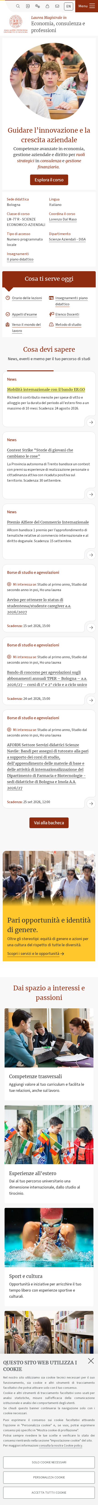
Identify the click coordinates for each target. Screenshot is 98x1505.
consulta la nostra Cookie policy (60, 1445)
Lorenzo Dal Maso (63, 219)
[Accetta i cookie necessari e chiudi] (91, 1360)
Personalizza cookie (49, 1477)
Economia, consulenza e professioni (58, 24)
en (68, 6)
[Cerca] (18, 6)
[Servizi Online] (37, 6)
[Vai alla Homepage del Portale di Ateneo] (16, 24)
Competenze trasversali (35, 1076)
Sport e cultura (25, 1276)
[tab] (68, 6)
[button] (86, 6)
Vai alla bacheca (49, 822)
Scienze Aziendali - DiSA (67, 239)
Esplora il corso (49, 179)
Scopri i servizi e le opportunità (33, 953)
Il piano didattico (20, 259)
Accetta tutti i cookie (49, 1492)
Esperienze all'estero (32, 1173)
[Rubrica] (28, 6)
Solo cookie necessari (49, 1462)
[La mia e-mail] (57, 6)
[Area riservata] (47, 6)
